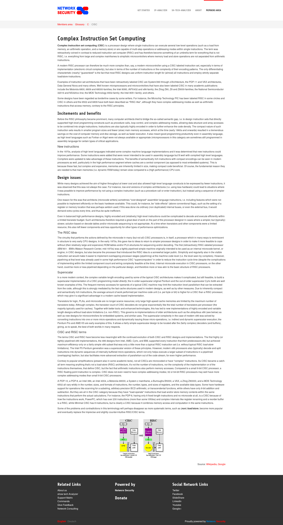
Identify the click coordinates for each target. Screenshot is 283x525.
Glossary (79, 24)
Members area (213, 10)
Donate (121, 498)
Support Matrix (65, 497)
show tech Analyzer (67, 494)
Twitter (175, 490)
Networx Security (124, 490)
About (198, 10)
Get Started (144, 10)
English (61, 521)
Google (222, 464)
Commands (63, 501)
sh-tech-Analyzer (181, 10)
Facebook (177, 494)
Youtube (176, 505)
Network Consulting (67, 508)
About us (62, 490)
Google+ (176, 508)
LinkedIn (176, 501)
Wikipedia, (211, 464)
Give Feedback (65, 505)
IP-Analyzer (160, 10)
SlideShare (178, 497)
